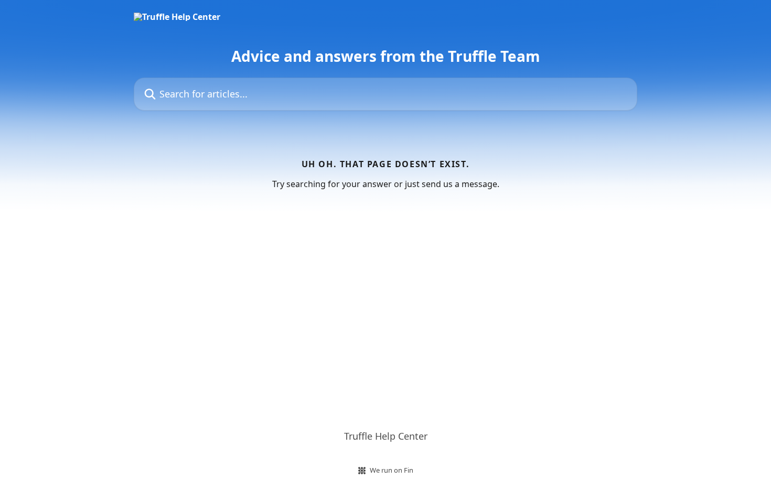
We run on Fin (391, 470)
